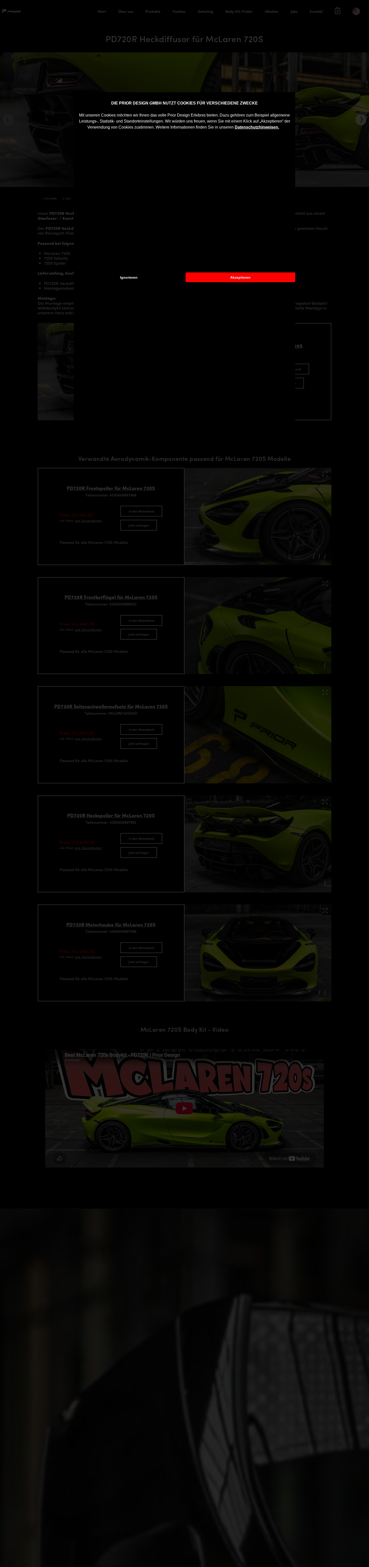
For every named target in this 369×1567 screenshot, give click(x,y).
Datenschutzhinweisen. (257, 127)
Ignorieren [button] (129, 277)
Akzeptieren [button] (240, 277)
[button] (281, 127)
